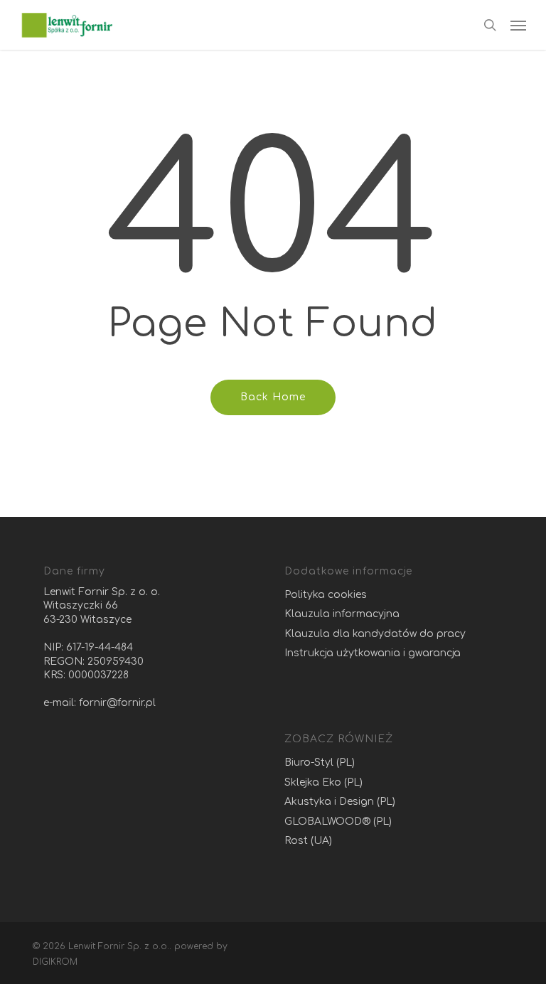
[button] (518, 25)
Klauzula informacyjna (342, 614)
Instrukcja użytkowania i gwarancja (372, 653)
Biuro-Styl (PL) (319, 762)
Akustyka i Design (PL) (339, 801)
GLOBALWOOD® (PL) (338, 821)
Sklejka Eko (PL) (323, 782)
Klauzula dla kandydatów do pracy (375, 634)
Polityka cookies (325, 594)
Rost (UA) (308, 840)
